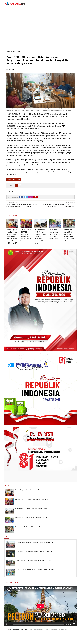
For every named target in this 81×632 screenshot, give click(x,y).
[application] (40, 606)
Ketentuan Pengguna (51, 629)
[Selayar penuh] (74, 624)
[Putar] (7, 624)
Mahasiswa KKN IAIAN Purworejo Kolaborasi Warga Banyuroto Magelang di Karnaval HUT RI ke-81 (40, 236)
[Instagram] (30, 197)
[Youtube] (35, 197)
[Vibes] (14, 3)
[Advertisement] (41, 13)
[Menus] (75, 3)
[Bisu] (71, 624)
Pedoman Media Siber (36, 629)
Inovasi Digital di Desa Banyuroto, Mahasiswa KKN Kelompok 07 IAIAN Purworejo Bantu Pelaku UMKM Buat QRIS (12, 236)
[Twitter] (26, 197)
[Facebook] (21, 197)
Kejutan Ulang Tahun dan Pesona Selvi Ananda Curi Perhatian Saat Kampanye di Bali (21, 204)
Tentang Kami (63, 629)
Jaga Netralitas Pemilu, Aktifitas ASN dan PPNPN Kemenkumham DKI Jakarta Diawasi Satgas (59, 204)
